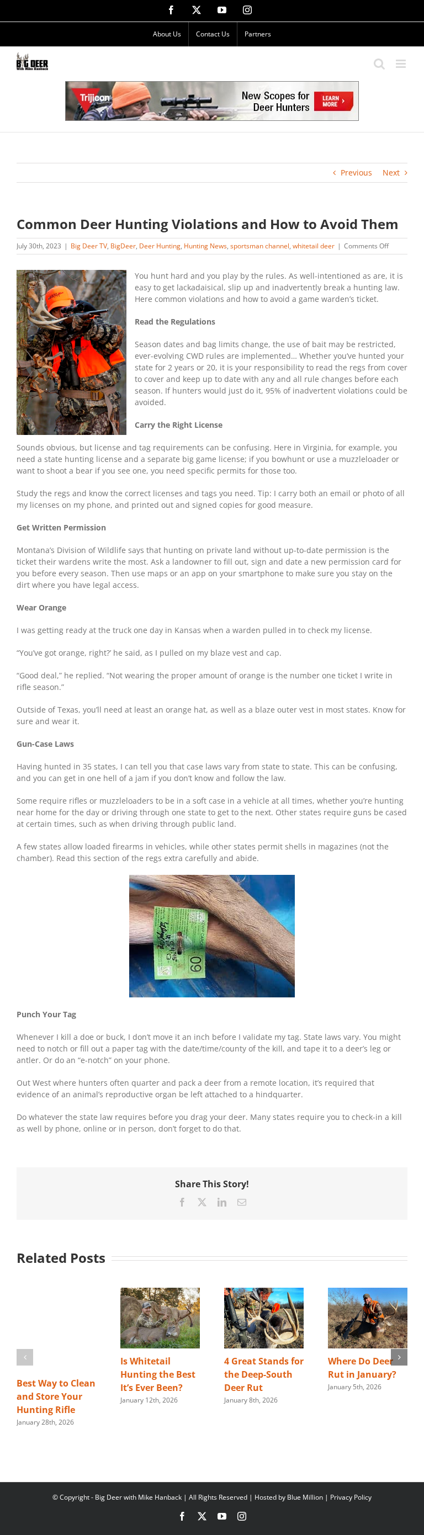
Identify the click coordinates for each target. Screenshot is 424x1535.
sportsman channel (259, 246)
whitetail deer (314, 246)
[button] (25, 1357)
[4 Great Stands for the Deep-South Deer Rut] (264, 1293)
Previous (356, 172)
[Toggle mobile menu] (401, 64)
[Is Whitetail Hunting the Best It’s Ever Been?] (160, 1293)
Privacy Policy (351, 1497)
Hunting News (205, 246)
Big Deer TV (89, 246)
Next (391, 172)
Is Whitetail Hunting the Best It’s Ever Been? (157, 1374)
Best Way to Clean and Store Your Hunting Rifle (56, 1396)
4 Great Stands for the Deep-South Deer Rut (264, 1374)
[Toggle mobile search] (379, 64)
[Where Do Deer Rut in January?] (367, 1293)
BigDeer (123, 246)
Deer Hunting (160, 246)
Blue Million (305, 1497)
